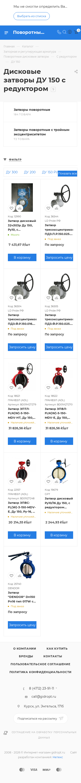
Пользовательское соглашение (40, 664)
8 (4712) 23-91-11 (41, 688)
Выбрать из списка (31, 16)
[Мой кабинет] (70, 32)
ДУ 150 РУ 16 (52, 172)
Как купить (57, 648)
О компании (24, 648)
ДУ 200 (30, 172)
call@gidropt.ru (44, 697)
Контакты (52, 656)
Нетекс (58, 757)
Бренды (26, 656)
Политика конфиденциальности (40, 672)
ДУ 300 (12, 172)
